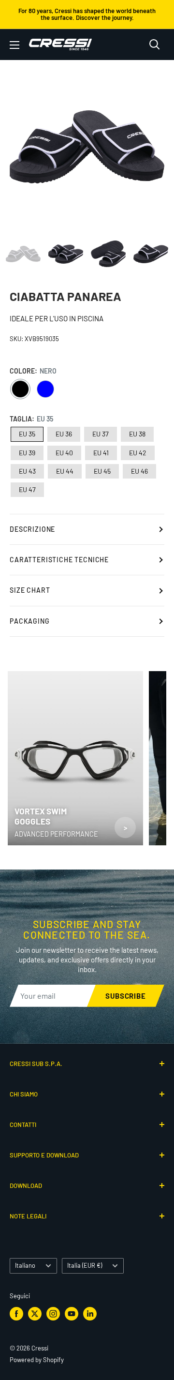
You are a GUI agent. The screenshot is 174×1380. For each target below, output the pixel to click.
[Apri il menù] (14, 45)
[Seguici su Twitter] (35, 1313)
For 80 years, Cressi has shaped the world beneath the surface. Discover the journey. (87, 14)
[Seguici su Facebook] (16, 1313)
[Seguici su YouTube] (71, 1313)
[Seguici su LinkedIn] (90, 1313)
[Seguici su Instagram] (53, 1313)
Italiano (25, 1265)
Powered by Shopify (37, 1360)
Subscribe (125, 995)
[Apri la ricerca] (154, 44)
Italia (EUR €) (84, 1265)
